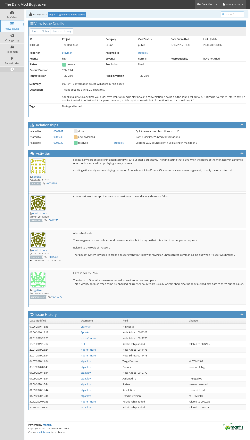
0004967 (58, 131)
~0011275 (52, 220)
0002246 (58, 137)
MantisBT (48, 425)
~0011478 (52, 257)
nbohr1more (39, 213)
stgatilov (143, 52)
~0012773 (56, 296)
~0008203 (51, 183)
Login (52, 14)
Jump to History (62, 31)
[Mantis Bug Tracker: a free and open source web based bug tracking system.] (233, 426)
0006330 (58, 142)
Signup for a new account (71, 14)
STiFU (84, 344)
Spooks (36, 176)
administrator (44, 432)
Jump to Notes (40, 31)
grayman (67, 52)
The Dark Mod (205, 4)
